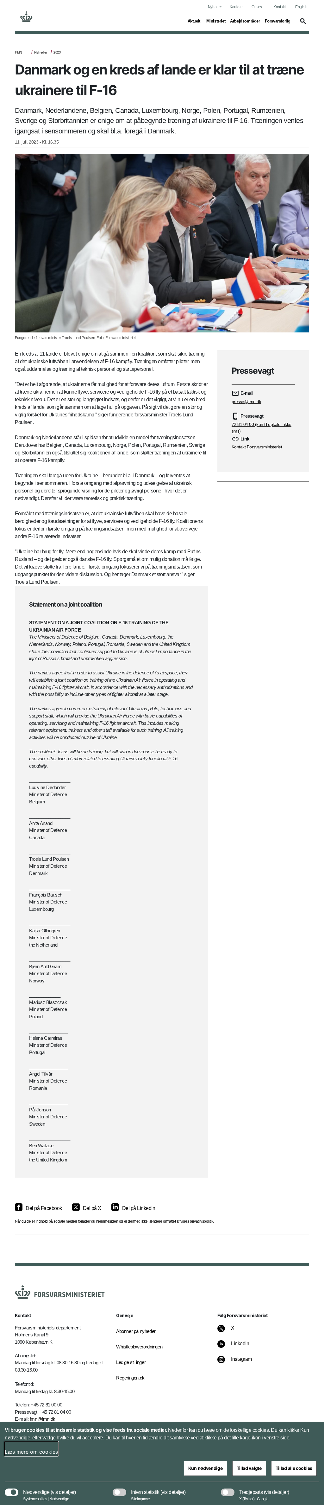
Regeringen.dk (130, 1377)
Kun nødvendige (205, 1468)
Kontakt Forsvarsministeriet (257, 446)
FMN (18, 52)
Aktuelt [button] (195, 20)
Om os (257, 7)
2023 (56, 52)
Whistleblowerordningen (136, 1346)
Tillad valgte (249, 1468)
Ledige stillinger (131, 1362)
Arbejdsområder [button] (245, 20)
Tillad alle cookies (294, 1468)
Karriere (236, 7)
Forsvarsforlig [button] (277, 20)
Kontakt (279, 7)
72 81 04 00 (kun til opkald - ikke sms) (261, 428)
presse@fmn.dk (246, 401)
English (301, 7)
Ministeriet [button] (216, 20)
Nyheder (215, 7)
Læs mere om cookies (31, 1452)
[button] (302, 24)
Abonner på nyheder (136, 1331)
